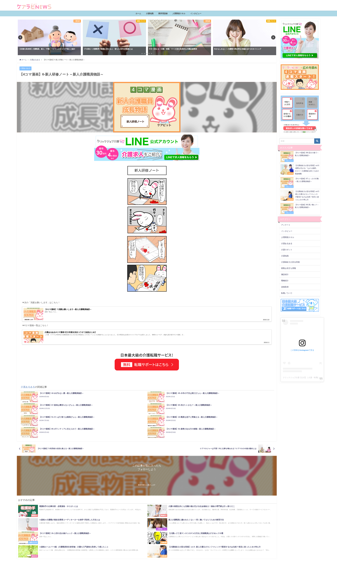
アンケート (285, 225)
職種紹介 (285, 280)
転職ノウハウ (286, 293)
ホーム (138, 13)
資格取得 (285, 287)
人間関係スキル (178, 13)
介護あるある (25, 68)
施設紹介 (285, 274)
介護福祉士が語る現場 (290, 262)
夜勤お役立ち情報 (288, 268)
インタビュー (195, 13)
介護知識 (149, 13)
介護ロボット (286, 250)
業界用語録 (163, 13)
